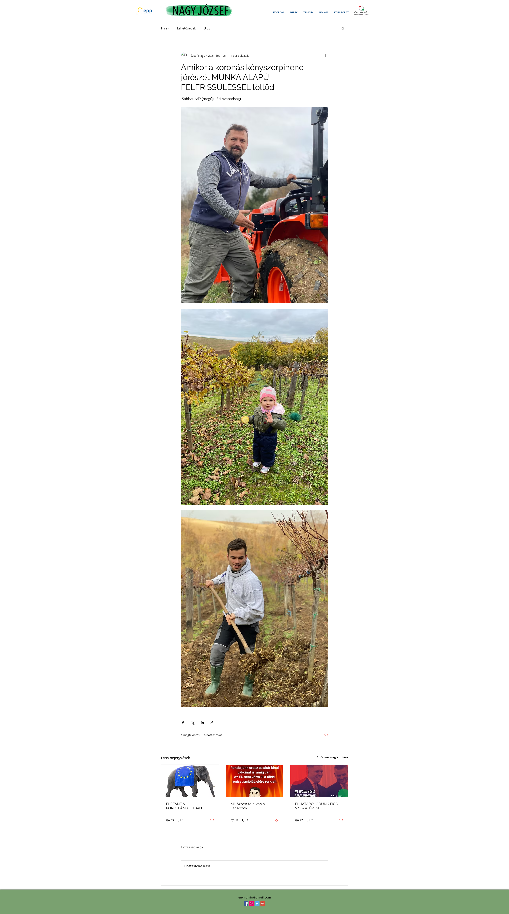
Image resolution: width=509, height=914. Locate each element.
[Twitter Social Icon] (257, 903)
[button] (343, 28)
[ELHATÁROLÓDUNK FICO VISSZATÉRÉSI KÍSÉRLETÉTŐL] (319, 781)
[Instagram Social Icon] (251, 903)
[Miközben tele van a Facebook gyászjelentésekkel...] (254, 781)
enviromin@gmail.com (254, 897)
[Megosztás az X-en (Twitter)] (192, 723)
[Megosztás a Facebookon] (183, 723)
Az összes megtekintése (332, 757)
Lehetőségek (186, 28)
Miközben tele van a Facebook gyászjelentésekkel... (248, 806)
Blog (207, 28)
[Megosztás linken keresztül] (212, 723)
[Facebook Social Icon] (246, 903)
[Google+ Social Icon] (262, 903)
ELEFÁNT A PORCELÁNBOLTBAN (184, 806)
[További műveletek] (325, 55)
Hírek (165, 28)
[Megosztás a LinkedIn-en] (202, 723)
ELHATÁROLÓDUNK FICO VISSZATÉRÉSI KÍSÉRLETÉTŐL (316, 806)
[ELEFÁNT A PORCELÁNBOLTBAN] (190, 781)
